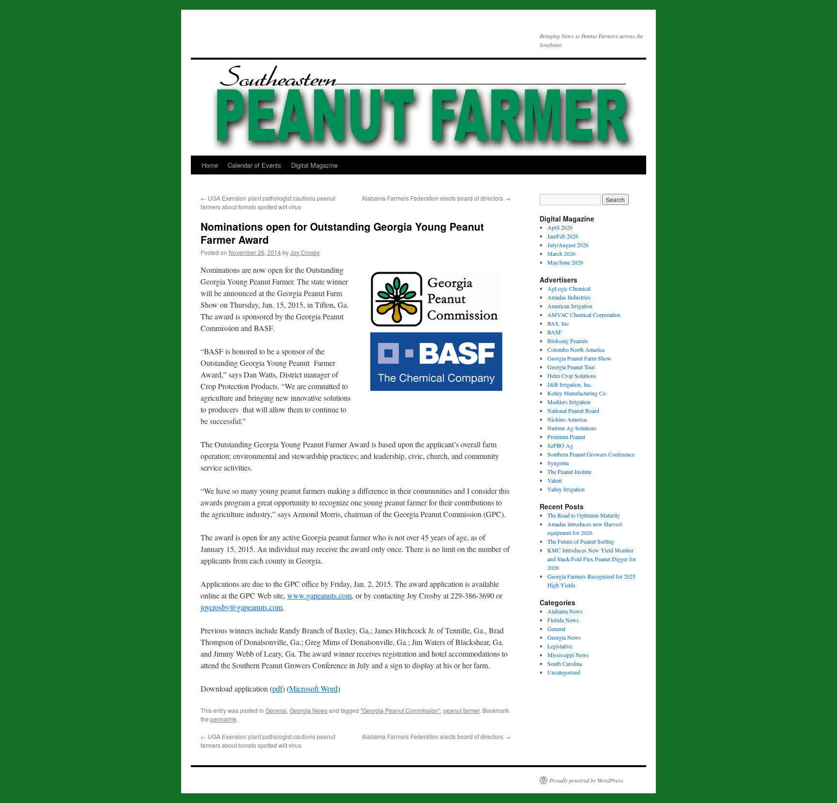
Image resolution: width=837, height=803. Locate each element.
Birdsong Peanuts (567, 341)
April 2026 (560, 227)
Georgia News (308, 710)
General (276, 710)
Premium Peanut (566, 437)
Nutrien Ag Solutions (572, 428)
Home (210, 165)
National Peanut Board (573, 410)
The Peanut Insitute (569, 471)
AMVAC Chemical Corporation (583, 314)
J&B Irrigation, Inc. (569, 384)
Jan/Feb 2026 (562, 236)
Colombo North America (575, 349)
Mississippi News (568, 655)
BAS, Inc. (558, 323)
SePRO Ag (560, 445)
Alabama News (565, 611)
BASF (554, 332)
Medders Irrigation (568, 402)
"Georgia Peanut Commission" (400, 710)
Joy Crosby (305, 252)
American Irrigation (569, 306)
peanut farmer (461, 710)
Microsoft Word (313, 688)
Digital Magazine (314, 165)
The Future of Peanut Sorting (580, 541)
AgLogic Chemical (568, 288)
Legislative (559, 646)
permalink (223, 719)
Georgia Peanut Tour (571, 367)
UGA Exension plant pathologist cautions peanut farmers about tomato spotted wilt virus (268, 202)
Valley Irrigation (566, 489)
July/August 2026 (568, 245)
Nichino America (567, 419)
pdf (277, 688)
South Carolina (564, 663)
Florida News (563, 620)
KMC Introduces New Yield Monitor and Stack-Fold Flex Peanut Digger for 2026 (591, 558)
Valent (554, 480)
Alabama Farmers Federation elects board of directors (436, 198)
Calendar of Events (254, 165)
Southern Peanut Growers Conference (591, 454)
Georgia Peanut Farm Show (579, 358)
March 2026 (561, 253)
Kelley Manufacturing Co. (577, 393)
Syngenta (558, 463)
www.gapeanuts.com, (320, 595)
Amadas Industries (568, 297)
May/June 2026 (565, 262)
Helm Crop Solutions (571, 375)
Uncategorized (563, 672)
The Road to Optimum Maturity (583, 515)
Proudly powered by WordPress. (586, 780)
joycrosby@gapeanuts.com (241, 607)
